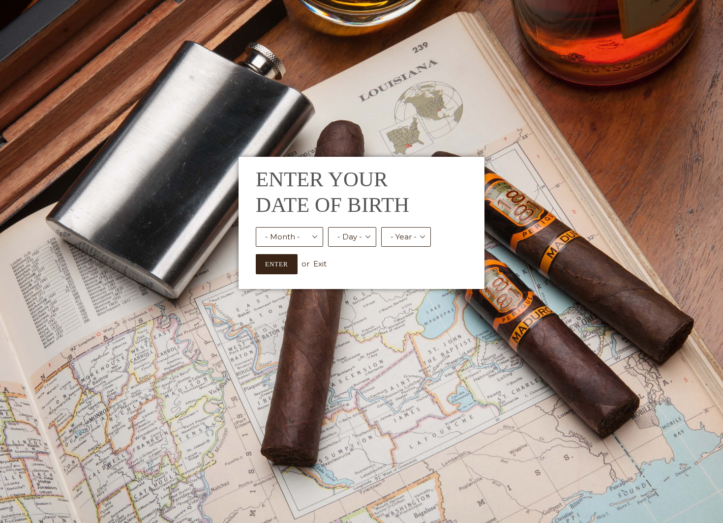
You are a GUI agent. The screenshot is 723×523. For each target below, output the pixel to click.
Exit (320, 263)
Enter (276, 264)
